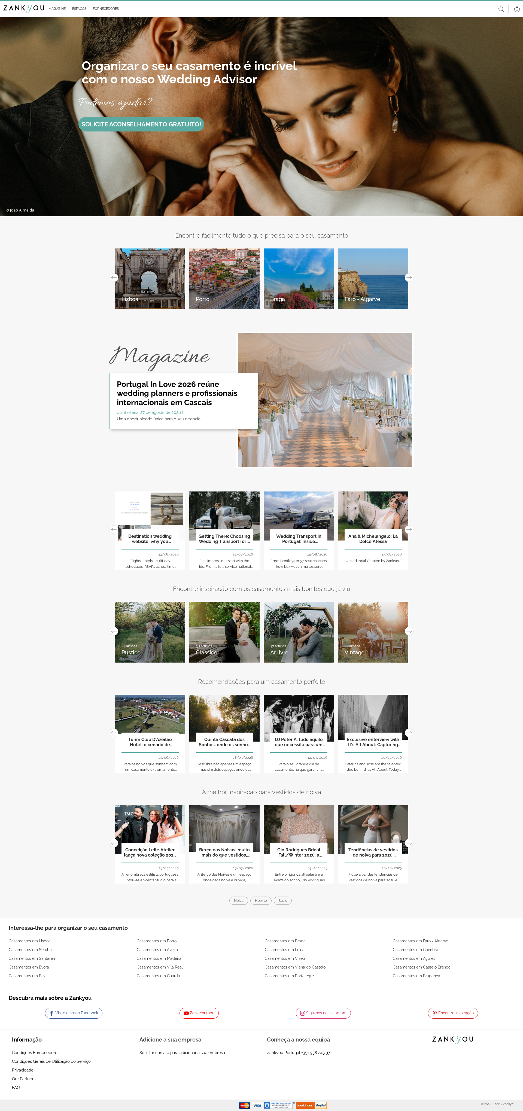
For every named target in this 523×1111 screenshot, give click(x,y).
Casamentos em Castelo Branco (421, 967)
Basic (282, 900)
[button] (56, 9)
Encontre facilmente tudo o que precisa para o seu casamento (261, 235)
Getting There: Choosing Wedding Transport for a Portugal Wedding (224, 539)
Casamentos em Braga (285, 941)
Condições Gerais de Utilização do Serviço (51, 1061)
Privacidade (23, 1070)
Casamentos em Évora (29, 967)
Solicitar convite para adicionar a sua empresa (182, 1052)
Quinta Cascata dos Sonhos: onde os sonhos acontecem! (224, 742)
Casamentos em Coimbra (415, 950)
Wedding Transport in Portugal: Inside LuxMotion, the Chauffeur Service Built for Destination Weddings (299, 539)
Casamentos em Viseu (285, 958)
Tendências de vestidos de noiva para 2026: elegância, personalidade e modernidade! (373, 852)
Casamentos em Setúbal (31, 950)
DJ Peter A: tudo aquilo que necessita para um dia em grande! (299, 742)
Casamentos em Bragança (416, 976)
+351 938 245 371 (316, 1052)
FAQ (16, 1087)
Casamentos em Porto (157, 941)
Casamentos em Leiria (285, 950)
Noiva (239, 900)
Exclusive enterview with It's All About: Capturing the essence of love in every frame (373, 742)
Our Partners (23, 1078)
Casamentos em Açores (414, 958)
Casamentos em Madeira (159, 958)
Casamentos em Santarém (32, 958)
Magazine (159, 357)
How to (261, 900)
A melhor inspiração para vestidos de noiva (261, 792)
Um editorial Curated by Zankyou (373, 561)
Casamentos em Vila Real (160, 967)
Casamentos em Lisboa (30, 941)
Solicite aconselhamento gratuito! (141, 124)
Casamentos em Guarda (158, 976)
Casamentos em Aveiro (157, 950)
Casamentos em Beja (28, 976)
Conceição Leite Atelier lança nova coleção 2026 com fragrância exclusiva (150, 852)
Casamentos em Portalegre (289, 976)
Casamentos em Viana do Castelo (295, 967)
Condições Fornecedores (35, 1052)
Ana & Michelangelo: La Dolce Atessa (373, 539)
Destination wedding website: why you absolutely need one (150, 539)
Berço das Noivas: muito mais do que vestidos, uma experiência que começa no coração (224, 852)
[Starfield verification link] (280, 1105)
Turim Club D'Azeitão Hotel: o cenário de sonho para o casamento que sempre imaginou (150, 742)
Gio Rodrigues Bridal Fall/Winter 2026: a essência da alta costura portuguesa (298, 852)
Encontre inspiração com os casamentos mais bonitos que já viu (261, 588)
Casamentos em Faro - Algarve (420, 941)
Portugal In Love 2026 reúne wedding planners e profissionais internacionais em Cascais (177, 393)
